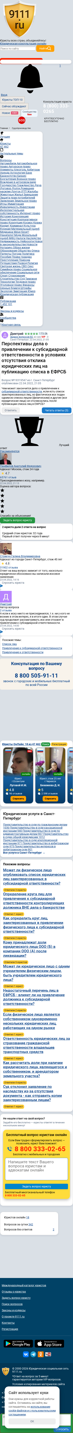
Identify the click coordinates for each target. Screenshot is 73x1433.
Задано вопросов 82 (21, 337)
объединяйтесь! (36, 40)
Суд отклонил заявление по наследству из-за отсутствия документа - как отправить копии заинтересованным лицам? (32, 1093)
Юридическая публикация (17, 294)
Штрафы (26, 288)
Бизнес (21, 175)
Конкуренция (20, 216)
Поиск (45, 744)
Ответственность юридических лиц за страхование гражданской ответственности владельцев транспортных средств (36, 1045)
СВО (24, 266)
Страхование (16, 275)
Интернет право (30, 213)
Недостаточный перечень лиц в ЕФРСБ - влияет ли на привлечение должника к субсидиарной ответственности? (34, 997)
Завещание (31, 194)
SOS (21, 120)
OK (32, 1421)
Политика (28, 253)
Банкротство (8, 175)
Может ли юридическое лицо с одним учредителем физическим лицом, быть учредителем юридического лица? (36, 973)
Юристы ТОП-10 (12, 99)
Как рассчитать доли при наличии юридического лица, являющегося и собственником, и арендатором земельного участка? (35, 1069)
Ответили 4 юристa (15, 1082)
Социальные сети (28, 272)
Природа (24, 260)
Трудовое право (25, 281)
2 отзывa (6, 610)
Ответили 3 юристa (15, 890)
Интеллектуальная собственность (12, 212)
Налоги (21, 238)
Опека (36, 250)
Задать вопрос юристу (17, 520)
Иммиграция (16, 203)
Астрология (18, 172)
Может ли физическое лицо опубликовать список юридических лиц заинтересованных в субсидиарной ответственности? (34, 877)
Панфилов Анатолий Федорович (20, 466)
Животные (7, 194)
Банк (29, 172)
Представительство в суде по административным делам (31, 832)
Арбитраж (33, 169)
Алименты (7, 169)
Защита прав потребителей (17, 197)
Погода (17, 253)
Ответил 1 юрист (13, 914)
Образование (9, 250)
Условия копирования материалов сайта (38, 1384)
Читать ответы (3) (56, 410)
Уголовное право (11, 284)
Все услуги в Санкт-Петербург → (24, 852)
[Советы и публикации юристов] (19, 19)
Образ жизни (21, 247)
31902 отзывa (9, 565)
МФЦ (12, 238)
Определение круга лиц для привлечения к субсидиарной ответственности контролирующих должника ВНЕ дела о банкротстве (34, 901)
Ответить (11, 410)
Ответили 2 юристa (15, 938)
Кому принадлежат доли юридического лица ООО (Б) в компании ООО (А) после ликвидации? (29, 949)
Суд (22, 278)
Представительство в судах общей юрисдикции (36, 835)
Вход (4, 94)
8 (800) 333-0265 (56, 108)
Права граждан (22, 256)
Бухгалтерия (8, 179)
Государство (8, 185)
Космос (28, 222)
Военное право (26, 179)
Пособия (6, 256)
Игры (4, 203)
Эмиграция (20, 291)
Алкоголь (20, 169)
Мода (18, 235)
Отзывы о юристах (14, 1291)
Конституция (8, 219)
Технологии (7, 281)
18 (27, 1217)
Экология (6, 291)
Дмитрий (16, 334)
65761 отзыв (8, 475)
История (6, 216)
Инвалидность (9, 207)
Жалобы (32, 191)
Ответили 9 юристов (15, 962)
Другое (16, 191)
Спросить (18, 798)
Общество (25, 250)
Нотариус (6, 247)
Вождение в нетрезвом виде (18, 182)
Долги (16, 188)
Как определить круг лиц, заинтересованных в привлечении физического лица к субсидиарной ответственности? (33, 925)
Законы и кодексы (14, 1310)
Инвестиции (27, 207)
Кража (37, 222)
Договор (6, 188)
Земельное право (26, 200)
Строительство (10, 278)
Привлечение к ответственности (22, 652)
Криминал (17, 225)
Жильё (19, 194)
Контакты (8, 1322)
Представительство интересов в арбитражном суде (29, 848)
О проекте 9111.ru (13, 1316)
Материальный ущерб (25, 228)
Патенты (6, 253)
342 (30, 1224)
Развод (22, 263)
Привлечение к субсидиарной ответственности (32, 648)
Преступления (9, 260)
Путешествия (9, 263)
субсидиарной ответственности (22, 391)
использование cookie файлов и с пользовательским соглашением (32, 1410)
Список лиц (9, 644)
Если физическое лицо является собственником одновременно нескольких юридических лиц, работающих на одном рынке (31, 1021)
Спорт (4, 275)
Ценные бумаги (10, 288)
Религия (32, 263)
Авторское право (20, 166)
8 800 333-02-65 (39, 1149)
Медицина (7, 232)
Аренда (5, 172)
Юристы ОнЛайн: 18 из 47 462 (21, 744)
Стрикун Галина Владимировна (20, 556)
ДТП (24, 191)
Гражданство (26, 185)
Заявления (7, 200)
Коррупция (16, 222)
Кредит (5, 225)
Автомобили (8, 163)
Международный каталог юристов (24, 1285)
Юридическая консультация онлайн (23, 43)
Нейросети (27, 241)
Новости (31, 244)
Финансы (28, 284)
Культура (30, 225)
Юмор (31, 291)
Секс (30, 266)
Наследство (33, 238)
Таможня (31, 278)
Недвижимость (10, 241)
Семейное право (11, 269)
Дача (38, 185)
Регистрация (59, 744)
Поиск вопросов (12, 1304)
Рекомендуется (9, 451)
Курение (5, 228)
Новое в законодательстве (21, 243)
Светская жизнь (10, 266)
